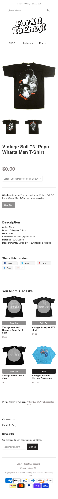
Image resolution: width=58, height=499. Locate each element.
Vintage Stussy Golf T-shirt (43, 329)
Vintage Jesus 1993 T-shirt (13, 377)
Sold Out (14, 323)
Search (23, 468)
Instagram (28, 43)
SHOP (12, 43)
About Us (32, 468)
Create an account (32, 464)
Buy (44, 371)
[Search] (48, 10)
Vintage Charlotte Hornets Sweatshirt (42, 377)
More (42, 43)
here (9, 195)
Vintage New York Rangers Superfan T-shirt (13, 330)
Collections (13, 402)
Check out (36, 4)
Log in (19, 464)
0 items (23, 4)
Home (4, 402)
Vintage (22, 402)
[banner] (29, 25)
